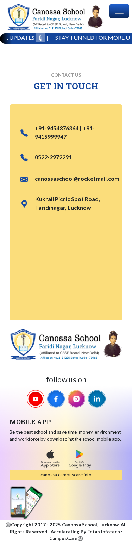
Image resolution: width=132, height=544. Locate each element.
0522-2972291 (53, 157)
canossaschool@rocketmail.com (77, 178)
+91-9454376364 (56, 128)
